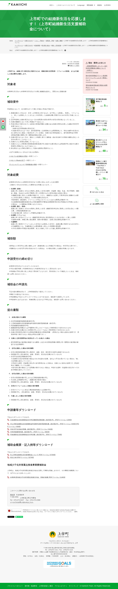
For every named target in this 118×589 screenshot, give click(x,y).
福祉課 (12, 495)
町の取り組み (46, 45)
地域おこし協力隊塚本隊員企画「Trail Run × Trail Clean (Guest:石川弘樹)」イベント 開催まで (102, 167)
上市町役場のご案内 (46, 586)
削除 (65, 50)
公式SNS (107, 5)
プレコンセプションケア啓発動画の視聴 (23, 164)
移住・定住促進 (56, 45)
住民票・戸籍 (50, 40)
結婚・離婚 (59, 40)
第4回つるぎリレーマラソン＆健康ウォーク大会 (102, 123)
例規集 (99, 5)
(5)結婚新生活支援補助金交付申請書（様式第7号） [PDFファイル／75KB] (36, 434)
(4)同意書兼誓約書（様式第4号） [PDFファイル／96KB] (30, 432)
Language (81, 5)
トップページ (19, 40)
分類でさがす (29, 40)
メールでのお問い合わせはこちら (21, 502)
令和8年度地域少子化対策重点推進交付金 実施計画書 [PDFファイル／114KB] (37, 477)
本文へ (52, 5)
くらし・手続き (39, 40)
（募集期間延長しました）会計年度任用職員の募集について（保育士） (96, 68)
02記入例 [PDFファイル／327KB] (22, 457)
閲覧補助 (90, 5)
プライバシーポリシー (15, 586)
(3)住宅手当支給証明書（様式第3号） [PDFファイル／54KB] (31, 429)
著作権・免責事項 (31, 586)
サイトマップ (73, 586)
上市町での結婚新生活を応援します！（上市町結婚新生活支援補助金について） (39, 50)
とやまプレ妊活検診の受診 (18, 156)
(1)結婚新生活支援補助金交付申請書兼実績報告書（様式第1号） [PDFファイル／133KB (41, 420)
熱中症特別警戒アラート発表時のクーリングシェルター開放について (96, 78)
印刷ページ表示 (74, 65)
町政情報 (37, 45)
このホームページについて (65, 5)
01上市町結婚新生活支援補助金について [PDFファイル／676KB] (32, 455)
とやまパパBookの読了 (17, 160)
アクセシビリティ (61, 586)
